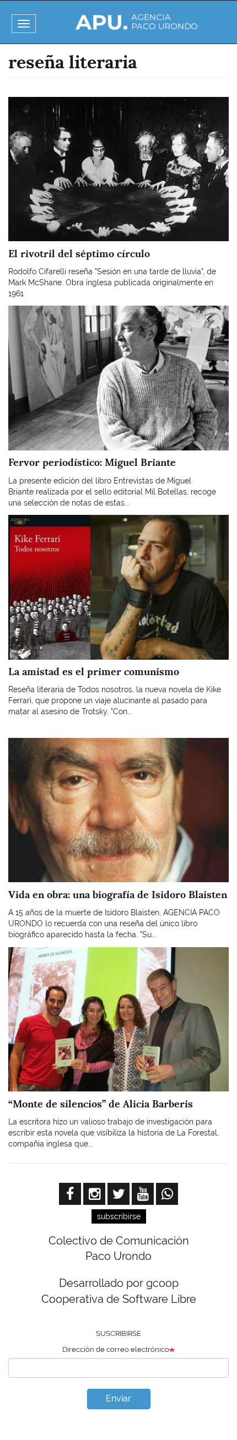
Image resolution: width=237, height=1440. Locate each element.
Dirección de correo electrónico (115, 1349)
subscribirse (119, 1216)
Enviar (118, 1398)
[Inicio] (137, 22)
